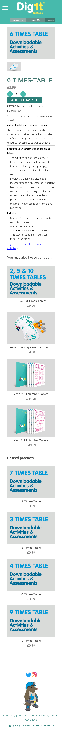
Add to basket (24, 100)
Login (51, 20)
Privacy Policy (8, 715)
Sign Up (36, 20)
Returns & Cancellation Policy (33, 715)
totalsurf (53, 725)
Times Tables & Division (33, 106)
